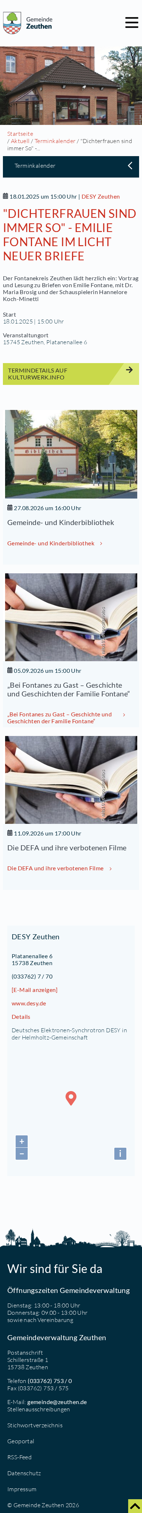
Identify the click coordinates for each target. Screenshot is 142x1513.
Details (21, 1016)
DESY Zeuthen (101, 196)
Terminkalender (55, 141)
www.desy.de (29, 1003)
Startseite (20, 133)
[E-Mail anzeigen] (35, 989)
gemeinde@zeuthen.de (57, 1401)
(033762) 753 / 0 (50, 1380)
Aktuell (20, 141)
